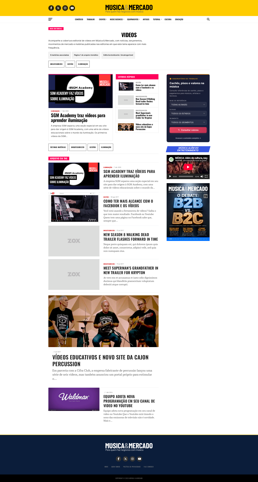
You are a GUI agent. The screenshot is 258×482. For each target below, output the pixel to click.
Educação (179, 19)
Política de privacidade (132, 466)
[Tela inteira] (206, 176)
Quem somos (115, 466)
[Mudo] (201, 176)
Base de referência (178, 100)
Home (106, 466)
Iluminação (83, 64)
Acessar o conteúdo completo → (188, 138)
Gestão (70, 64)
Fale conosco (148, 466)
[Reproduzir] (170, 176)
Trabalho (91, 19)
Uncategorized (56, 64)
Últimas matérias (58, 147)
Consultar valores (189, 130)
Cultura (168, 19)
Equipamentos (132, 19)
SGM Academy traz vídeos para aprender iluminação (78, 117)
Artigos (146, 19)
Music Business (116, 19)
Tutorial (156, 19)
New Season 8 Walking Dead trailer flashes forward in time (145, 101)
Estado (173, 109)
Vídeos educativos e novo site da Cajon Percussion (144, 127)
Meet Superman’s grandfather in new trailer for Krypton (144, 115)
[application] (188, 167)
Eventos (102, 19)
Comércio (79, 19)
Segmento (174, 118)
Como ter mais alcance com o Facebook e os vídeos (145, 87)
